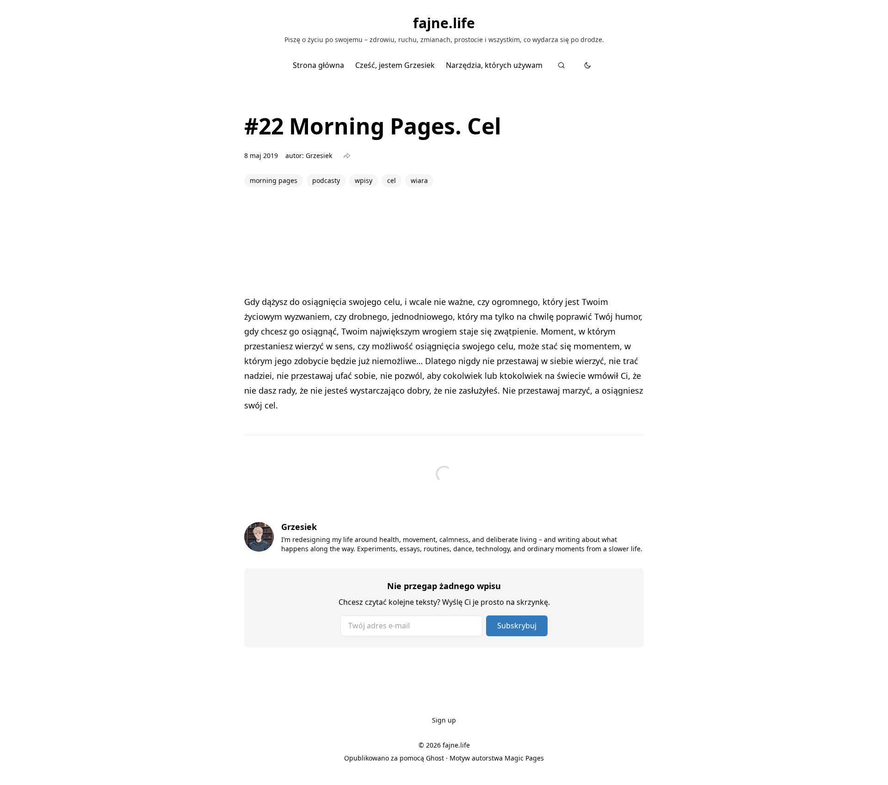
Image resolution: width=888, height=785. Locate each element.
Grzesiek (319, 155)
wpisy (363, 180)
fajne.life (444, 23)
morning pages (273, 180)
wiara (419, 180)
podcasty (326, 180)
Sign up (444, 720)
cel (391, 180)
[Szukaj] (561, 65)
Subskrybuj (516, 626)
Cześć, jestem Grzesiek (395, 65)
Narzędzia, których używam (494, 65)
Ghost (435, 758)
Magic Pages (524, 758)
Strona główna (318, 65)
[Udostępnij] (346, 155)
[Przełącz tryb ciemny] (587, 65)
